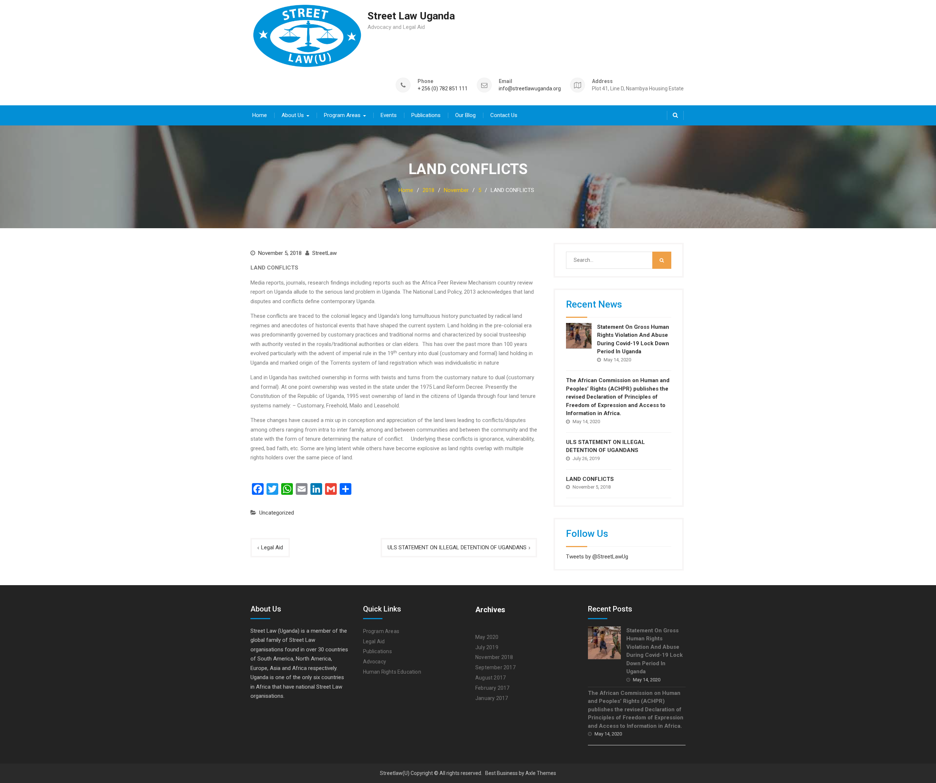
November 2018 (494, 657)
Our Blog (465, 115)
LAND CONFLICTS (590, 479)
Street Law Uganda (411, 16)
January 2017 (491, 698)
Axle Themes (540, 773)
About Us (293, 115)
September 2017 (495, 667)
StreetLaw (324, 253)
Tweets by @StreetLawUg (597, 556)
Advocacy (374, 662)
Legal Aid (272, 547)
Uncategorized (276, 512)
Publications (426, 115)
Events (389, 115)
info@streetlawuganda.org (530, 89)
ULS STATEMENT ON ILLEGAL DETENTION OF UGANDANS (457, 547)
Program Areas (342, 115)
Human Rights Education (392, 672)
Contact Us (503, 115)
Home (259, 115)
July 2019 (486, 647)
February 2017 (492, 688)
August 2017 (490, 678)
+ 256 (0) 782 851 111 (443, 89)
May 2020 (487, 637)
